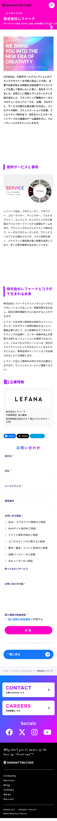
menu (51, 5)
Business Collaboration (22, 671)
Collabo (9, 789)
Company (10, 775)
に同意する (37, 619)
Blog (7, 785)
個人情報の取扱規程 (19, 619)
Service (9, 780)
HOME (5, 671)
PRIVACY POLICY (28, 809)
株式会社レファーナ (45, 671)
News (7, 794)
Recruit (9, 799)
